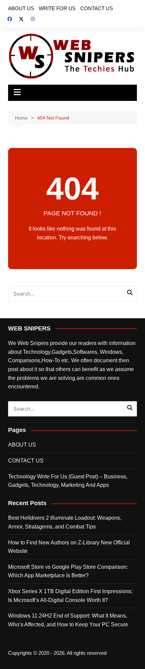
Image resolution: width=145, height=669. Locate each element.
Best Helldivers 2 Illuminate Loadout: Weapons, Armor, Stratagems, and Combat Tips (64, 522)
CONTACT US (96, 8)
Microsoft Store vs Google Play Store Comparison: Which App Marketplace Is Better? (68, 571)
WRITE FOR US (57, 8)
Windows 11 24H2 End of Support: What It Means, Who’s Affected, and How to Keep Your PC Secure (68, 620)
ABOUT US (21, 8)
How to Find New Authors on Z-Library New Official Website (69, 547)
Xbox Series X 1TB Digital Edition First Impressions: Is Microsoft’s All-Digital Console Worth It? (70, 595)
